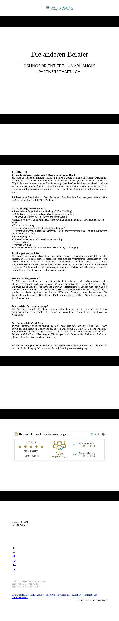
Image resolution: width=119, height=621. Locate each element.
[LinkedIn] (14, 565)
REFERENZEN (64, 595)
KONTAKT (77, 595)
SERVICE (50, 595)
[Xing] (14, 569)
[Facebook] (14, 556)
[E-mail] (14, 548)
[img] (59, 8)
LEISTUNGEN (37, 595)
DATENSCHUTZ (20, 597)
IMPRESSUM (90, 595)
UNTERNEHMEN (20, 595)
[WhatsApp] (14, 552)
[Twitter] (14, 561)
